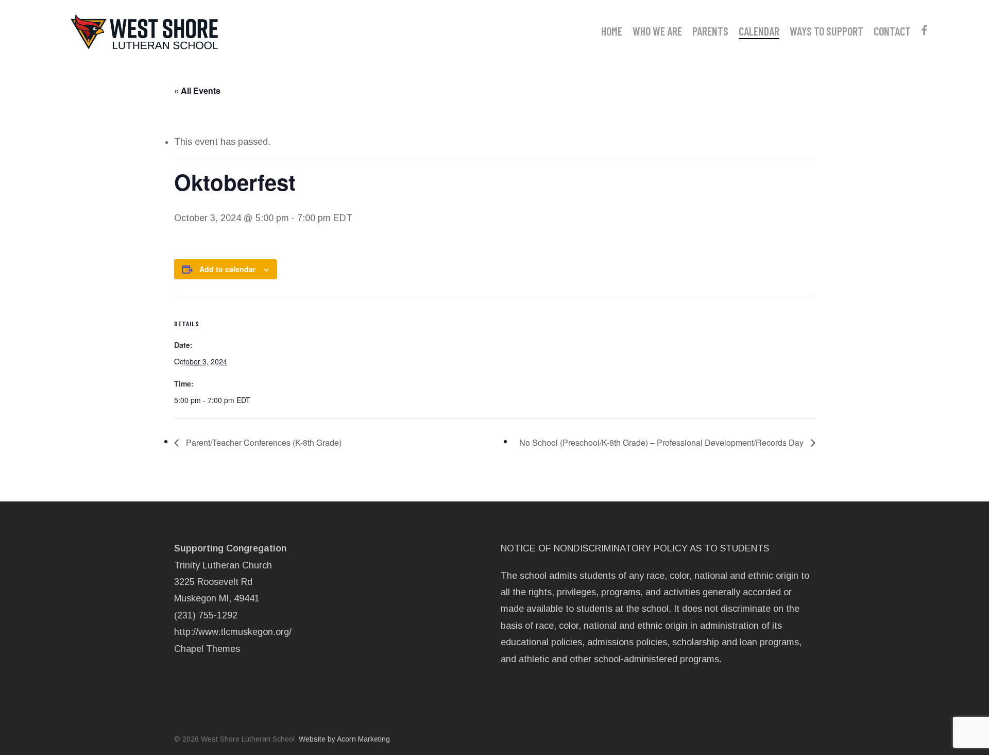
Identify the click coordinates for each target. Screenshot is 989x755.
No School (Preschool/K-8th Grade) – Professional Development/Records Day (662, 442)
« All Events (197, 90)
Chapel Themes (207, 649)
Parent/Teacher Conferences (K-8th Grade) (263, 442)
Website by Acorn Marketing (344, 739)
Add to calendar (227, 269)
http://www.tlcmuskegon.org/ (233, 632)
